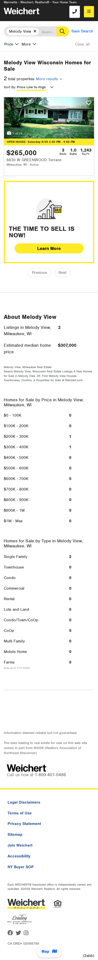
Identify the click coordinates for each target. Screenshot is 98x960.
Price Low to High (31, 87)
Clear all (82, 44)
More (26, 44)
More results (47, 78)
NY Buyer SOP (21, 866)
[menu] (89, 12)
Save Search (82, 31)
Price (8, 44)
